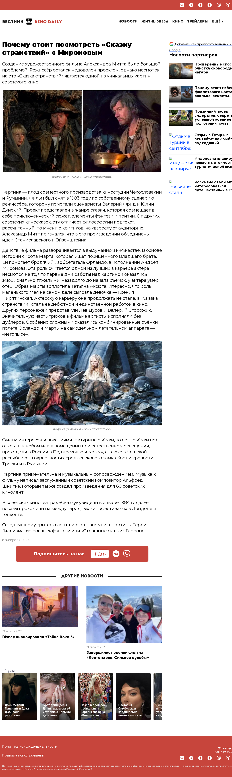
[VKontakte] (182, 5)
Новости (128, 21)
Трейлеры (197, 21)
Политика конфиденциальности (29, 747)
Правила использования (23, 755)
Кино (178, 21)
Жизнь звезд (155, 21)
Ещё (216, 21)
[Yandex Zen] (191, 5)
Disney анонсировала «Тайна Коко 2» (38, 637)
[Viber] (219, 5)
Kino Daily (32, 22)
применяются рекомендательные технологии (57, 766)
